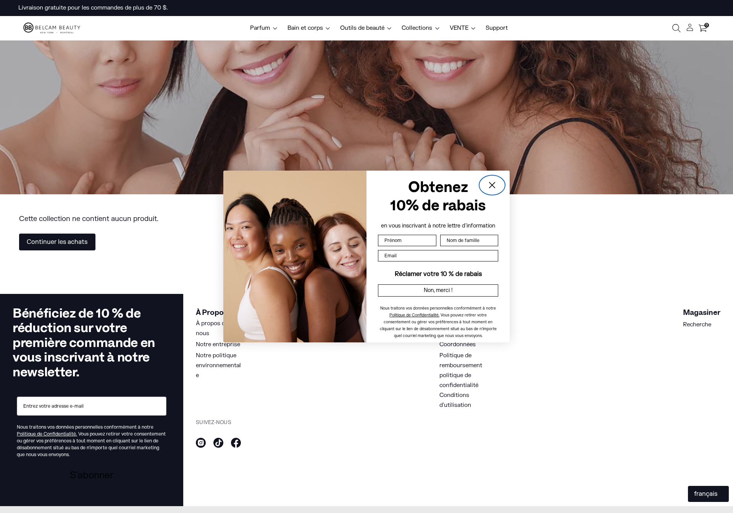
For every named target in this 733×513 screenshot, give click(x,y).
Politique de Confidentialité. (414, 315)
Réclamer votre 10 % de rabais (438, 274)
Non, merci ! (438, 290)
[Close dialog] (492, 185)
